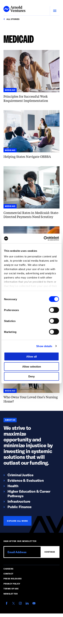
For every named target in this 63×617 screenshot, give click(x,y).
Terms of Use (11, 588)
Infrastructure (19, 501)
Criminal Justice (20, 475)
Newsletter (11, 594)
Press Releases (13, 578)
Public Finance (19, 507)
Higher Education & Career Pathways (29, 493)
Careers (8, 569)
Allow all (31, 356)
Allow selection (31, 366)
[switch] (54, 310)
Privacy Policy (12, 584)
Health (13, 486)
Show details (44, 345)
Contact (8, 573)
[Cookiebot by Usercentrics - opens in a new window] (44, 238)
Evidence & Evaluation (26, 480)
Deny (31, 376)
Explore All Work (17, 521)
